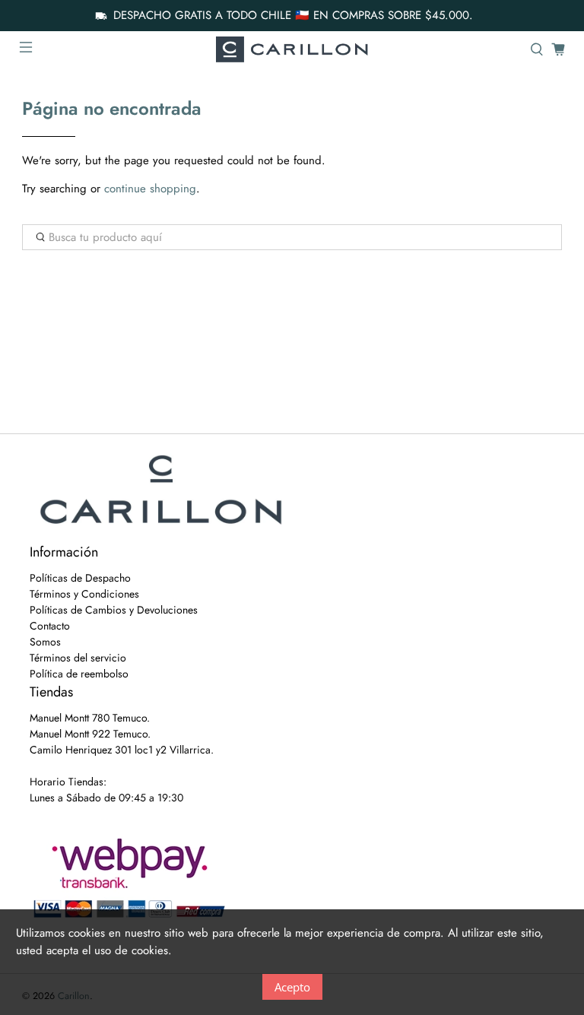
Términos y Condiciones (84, 593)
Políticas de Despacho (80, 577)
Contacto (50, 625)
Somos (45, 641)
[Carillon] (292, 49)
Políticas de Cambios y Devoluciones (114, 609)
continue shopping (150, 188)
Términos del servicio (78, 657)
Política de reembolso (79, 673)
